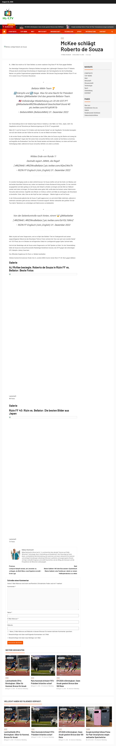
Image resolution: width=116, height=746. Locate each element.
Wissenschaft (55, 31)
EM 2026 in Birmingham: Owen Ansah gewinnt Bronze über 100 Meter (30, 27)
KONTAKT (103, 31)
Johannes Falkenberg (22, 688)
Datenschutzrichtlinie (91, 115)
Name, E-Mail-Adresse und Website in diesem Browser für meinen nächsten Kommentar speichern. (41, 631)
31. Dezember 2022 (58, 112)
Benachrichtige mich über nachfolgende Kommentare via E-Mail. (29, 634)
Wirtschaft (42, 31)
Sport (79, 31)
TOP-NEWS (23, 31)
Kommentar (11, 586)
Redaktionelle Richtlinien (92, 113)
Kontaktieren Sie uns (91, 108)
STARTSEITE (12, 31)
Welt (32, 31)
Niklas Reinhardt (66, 54)
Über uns (87, 105)
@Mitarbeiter (30, 96)
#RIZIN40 (19, 165)
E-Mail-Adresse (12, 619)
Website (10, 625)
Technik (88, 729)
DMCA (87, 110)
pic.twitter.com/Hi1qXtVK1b (43, 107)
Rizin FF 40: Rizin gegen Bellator (61, 64)
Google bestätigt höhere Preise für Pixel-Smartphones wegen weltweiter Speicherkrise (83, 27)
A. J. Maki (12, 64)
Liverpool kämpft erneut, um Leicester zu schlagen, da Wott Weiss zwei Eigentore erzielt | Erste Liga (25, 570)
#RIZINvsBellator (37, 104)
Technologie (68, 31)
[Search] (112, 31)
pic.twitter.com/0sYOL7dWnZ (58, 220)
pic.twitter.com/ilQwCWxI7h (58, 165)
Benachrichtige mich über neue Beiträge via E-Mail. (25, 638)
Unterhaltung (91, 31)
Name (9, 612)
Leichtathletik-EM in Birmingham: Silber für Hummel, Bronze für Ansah (15, 683)
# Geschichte (52, 104)
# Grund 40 (64, 104)
